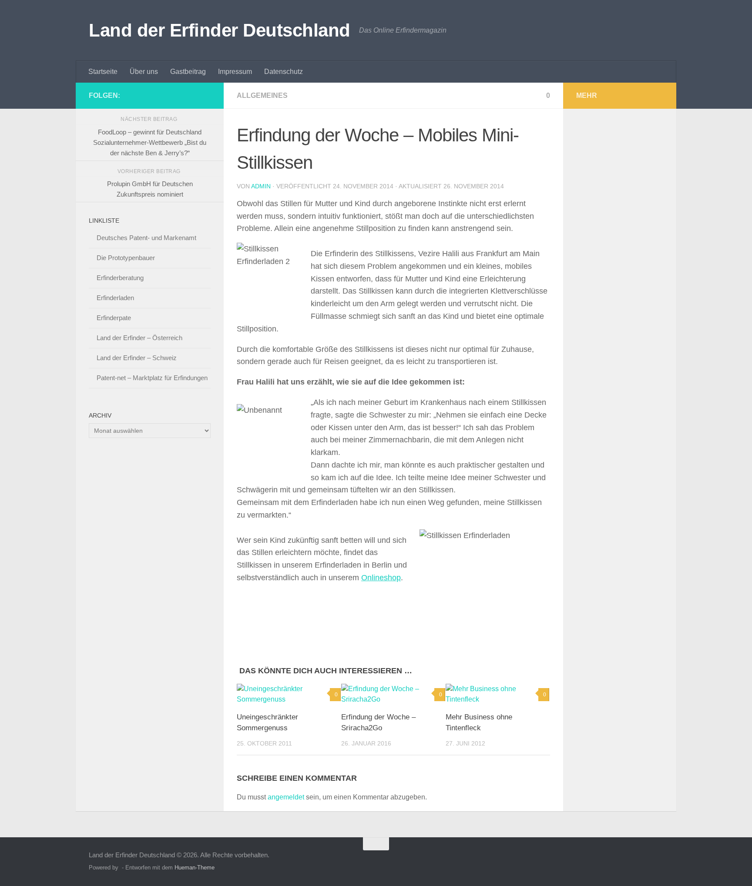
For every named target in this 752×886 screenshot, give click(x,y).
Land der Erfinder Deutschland (219, 30)
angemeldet (286, 797)
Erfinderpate (114, 317)
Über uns (144, 71)
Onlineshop (381, 577)
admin (261, 186)
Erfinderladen (115, 297)
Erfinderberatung (120, 277)
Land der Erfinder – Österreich (139, 337)
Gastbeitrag (188, 71)
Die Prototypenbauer (126, 257)
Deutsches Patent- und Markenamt (146, 237)
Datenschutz (283, 71)
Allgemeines (262, 95)
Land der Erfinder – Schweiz (137, 357)
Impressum (235, 71)
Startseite (103, 71)
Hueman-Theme (195, 867)
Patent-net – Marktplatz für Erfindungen (152, 377)
